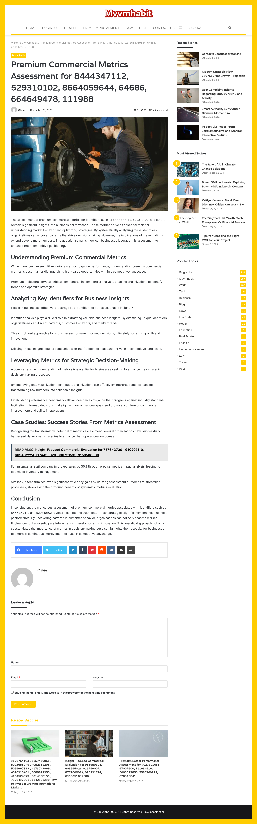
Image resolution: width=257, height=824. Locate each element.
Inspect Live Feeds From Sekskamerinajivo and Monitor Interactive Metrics (222, 131)
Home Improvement (101, 28)
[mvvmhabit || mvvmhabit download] (129, 13)
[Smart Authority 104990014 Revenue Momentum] (188, 114)
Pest (182, 368)
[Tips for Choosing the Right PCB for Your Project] (188, 241)
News (182, 310)
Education (185, 330)
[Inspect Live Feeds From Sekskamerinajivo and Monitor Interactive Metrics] (188, 132)
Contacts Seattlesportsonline (221, 54)
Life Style (185, 317)
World (182, 285)
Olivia (21, 110)
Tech (142, 28)
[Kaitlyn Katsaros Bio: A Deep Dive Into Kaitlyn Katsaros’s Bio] (188, 205)
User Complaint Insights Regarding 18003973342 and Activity (222, 94)
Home (31, 28)
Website (98, 677)
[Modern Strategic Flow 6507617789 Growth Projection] (188, 77)
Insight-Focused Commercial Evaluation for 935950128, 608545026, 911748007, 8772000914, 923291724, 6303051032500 (84, 768)
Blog (182, 304)
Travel (183, 362)
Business (50, 28)
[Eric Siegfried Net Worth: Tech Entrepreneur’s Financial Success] (188, 223)
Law (129, 28)
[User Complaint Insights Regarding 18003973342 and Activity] (188, 95)
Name (16, 662)
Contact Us (164, 28)
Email (15, 677)
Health (71, 28)
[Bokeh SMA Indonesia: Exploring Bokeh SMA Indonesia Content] (188, 187)
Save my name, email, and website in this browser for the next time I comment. (64, 692)
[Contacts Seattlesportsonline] (188, 59)
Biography (185, 272)
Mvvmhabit (31, 42)
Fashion (184, 342)
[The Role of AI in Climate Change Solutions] (188, 169)
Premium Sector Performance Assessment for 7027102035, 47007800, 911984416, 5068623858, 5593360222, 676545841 (139, 768)
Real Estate (186, 336)
